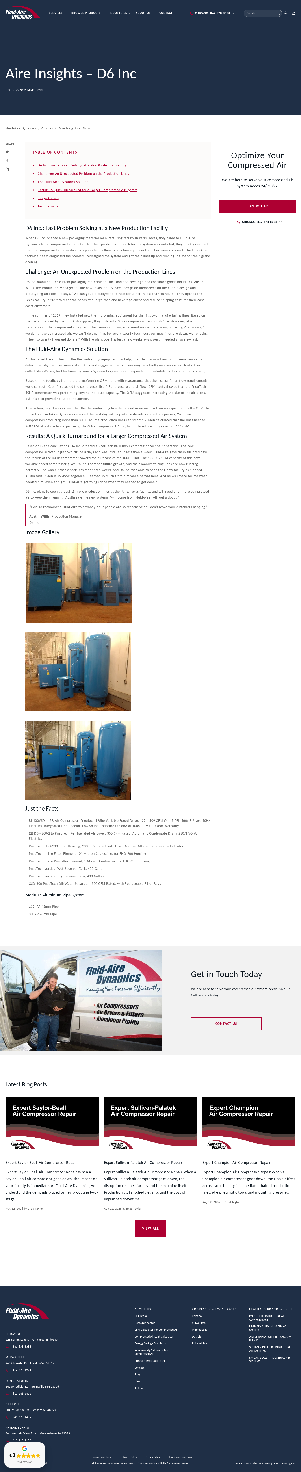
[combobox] (259, 13)
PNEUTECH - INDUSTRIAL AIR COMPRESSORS (267, 1318)
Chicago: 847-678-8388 (212, 13)
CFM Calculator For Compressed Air (156, 1330)
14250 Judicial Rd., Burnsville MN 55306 (32, 1386)
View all (150, 1228)
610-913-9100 (22, 1440)
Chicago (13, 1334)
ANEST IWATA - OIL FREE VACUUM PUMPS (270, 1338)
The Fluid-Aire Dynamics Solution (63, 182)
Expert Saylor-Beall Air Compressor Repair (41, 1163)
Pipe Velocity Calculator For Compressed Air (151, 1352)
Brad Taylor (35, 1209)
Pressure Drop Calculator (150, 1361)
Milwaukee (15, 1357)
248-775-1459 (22, 1417)
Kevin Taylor (35, 90)
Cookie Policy (130, 1457)
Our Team (141, 1316)
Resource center (145, 1323)
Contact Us (258, 206)
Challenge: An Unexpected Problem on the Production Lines (83, 174)
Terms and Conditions (180, 1457)
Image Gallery (48, 198)
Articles (47, 128)
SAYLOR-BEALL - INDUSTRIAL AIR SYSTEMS (269, 1359)
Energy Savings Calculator (150, 1343)
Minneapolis (17, 1381)
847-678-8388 (22, 1347)
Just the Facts (48, 206)
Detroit (13, 1404)
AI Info (139, 1388)
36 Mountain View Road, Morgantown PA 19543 (38, 1433)
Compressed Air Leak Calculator (154, 1336)
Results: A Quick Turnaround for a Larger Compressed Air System (87, 190)
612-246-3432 (22, 1394)
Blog (137, 1374)
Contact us (226, 1024)
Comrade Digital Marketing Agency (276, 1463)
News (138, 1381)
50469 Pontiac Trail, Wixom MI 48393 (31, 1410)
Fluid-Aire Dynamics (21, 128)
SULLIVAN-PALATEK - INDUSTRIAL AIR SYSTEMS (269, 1349)
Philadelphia (17, 1427)
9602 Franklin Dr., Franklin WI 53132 (30, 1363)
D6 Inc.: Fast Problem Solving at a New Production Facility (82, 165)
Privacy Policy (153, 1457)
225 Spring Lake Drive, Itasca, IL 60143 (32, 1340)
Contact (139, 1368)
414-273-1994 (22, 1370)
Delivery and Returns (103, 1457)
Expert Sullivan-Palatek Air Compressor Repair (143, 1163)
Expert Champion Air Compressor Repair (236, 1163)
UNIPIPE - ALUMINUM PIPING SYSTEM (267, 1328)
